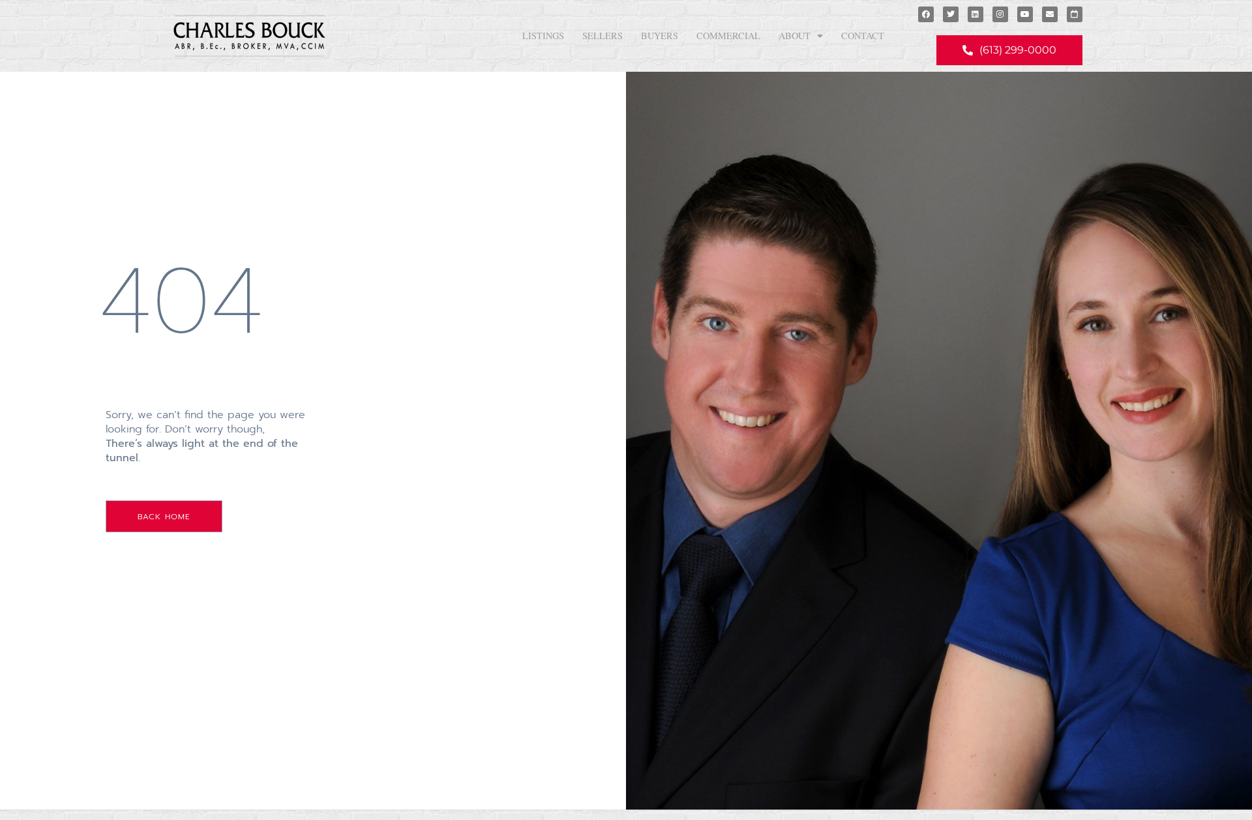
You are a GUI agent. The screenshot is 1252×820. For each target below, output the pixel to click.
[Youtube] (1025, 14)
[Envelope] (1050, 14)
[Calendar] (1074, 14)
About (795, 35)
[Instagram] (1000, 14)
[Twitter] (951, 14)
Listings (543, 35)
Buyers (659, 35)
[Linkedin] (975, 14)
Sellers (602, 35)
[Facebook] (926, 14)
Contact (862, 35)
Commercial (728, 35)
